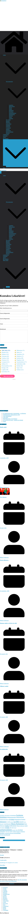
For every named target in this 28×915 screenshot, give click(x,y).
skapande (13, 830)
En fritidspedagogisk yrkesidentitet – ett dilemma (14, 413)
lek (17, 821)
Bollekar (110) (5, 354)
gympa (11, 819)
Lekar (4, 55)
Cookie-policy (3, 860)
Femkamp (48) (5, 356)
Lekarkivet (5, 840)
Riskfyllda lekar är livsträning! (10, 418)
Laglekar (11, 105)
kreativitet (11, 821)
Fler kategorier (9, 81)
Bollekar (8, 122)
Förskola (8, 126)
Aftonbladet (2, 815)
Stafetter (11, 115)
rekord (15, 827)
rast (13, 827)
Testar (4, 421)
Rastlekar (11, 111)
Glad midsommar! (7, 416)
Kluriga (8, 133)
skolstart (20, 830)
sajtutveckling (6, 830)
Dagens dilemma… (4, 560)
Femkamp (8, 130)
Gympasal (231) (5, 362)
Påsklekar (11, 110)
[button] (15, 80)
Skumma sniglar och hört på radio (8, 623)
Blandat (8, 121)
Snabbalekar (12, 114)
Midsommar (12, 106)
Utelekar (11, 118)
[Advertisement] (14, 16)
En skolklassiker (4, 749)
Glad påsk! (5, 417)
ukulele (11, 831)
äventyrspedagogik (5, 834)
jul (9, 822)
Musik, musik (3, 427)
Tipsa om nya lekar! (7, 376)
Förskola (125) (5, 360)
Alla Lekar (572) (6, 350)
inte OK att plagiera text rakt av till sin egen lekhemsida (13, 880)
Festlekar (8, 125)
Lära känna (8, 123)
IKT (7, 821)
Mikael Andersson (4, 487)
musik (26, 825)
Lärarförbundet (7, 824)
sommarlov (2, 831)
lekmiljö (21, 822)
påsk (10, 827)
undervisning (16, 831)
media (7, 826)
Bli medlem (5, 138)
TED (6, 831)
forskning (19, 815)
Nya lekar (8, 119)
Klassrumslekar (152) (7, 366)
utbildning (22, 831)
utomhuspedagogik (9, 833)
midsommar (13, 825)
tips (8, 831)
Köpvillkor (2, 865)
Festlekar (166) (5, 358)
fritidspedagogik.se (4, 819)
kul (15, 822)
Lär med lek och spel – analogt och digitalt (13, 420)
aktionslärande (7, 815)
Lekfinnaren (6, 134)
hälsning (3, 822)
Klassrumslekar (9, 131)
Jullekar (8, 129)
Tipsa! (4, 137)
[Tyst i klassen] (5, 494)
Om (4, 167)
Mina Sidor (5, 140)
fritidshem (3, 817)
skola (17, 830)
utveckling (17, 833)
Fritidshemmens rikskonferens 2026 (11, 414)
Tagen (10, 117)
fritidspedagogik (20, 817)
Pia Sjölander (2, 827)
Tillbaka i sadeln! (4, 686)
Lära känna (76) (5, 371)
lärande (1, 824)
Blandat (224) (5, 352)
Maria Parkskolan (17, 824)
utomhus (2, 833)
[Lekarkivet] (14, 52)
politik (7, 827)
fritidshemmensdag (11, 817)
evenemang (13, 815)
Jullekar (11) (5, 364)
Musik (10, 107)
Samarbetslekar (12, 113)
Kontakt (8, 166)
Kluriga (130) (5, 367)
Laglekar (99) (5, 369)
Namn (10, 109)
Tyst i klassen (3, 497)
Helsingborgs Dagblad (20, 819)
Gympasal (8, 127)
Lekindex (5, 136)
